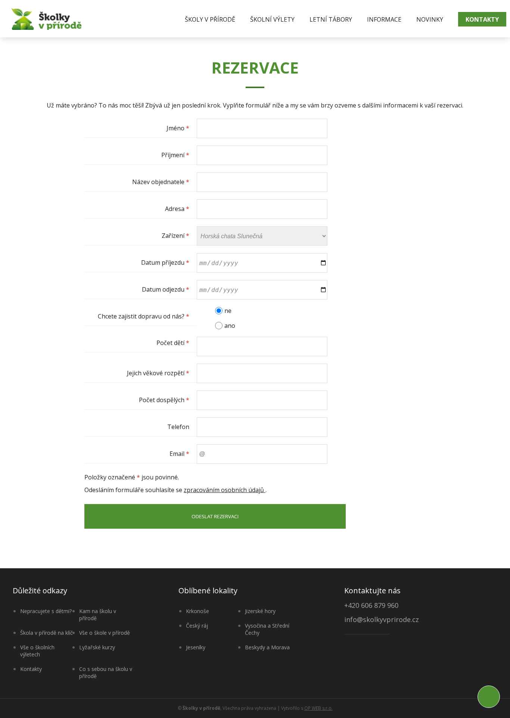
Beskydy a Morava (267, 647)
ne (227, 310)
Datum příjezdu (165, 262)
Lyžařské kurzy (97, 647)
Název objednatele (160, 182)
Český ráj (197, 625)
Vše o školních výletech (37, 651)
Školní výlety (272, 19)
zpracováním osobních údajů (224, 490)
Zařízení (175, 235)
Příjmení (175, 155)
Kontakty (482, 19)
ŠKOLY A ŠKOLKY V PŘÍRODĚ (46, 18)
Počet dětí (172, 343)
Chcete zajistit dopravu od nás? (143, 316)
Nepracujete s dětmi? (46, 611)
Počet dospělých (164, 400)
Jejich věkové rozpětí (158, 373)
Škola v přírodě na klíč (46, 632)
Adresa (177, 209)
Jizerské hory (260, 611)
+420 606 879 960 (371, 605)
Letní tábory (331, 19)
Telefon (178, 427)
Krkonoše (197, 611)
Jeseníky (195, 647)
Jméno (178, 128)
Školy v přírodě (210, 19)
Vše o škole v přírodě (104, 632)
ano (229, 325)
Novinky (429, 19)
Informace (384, 19)
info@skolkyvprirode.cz (381, 620)
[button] (489, 697)
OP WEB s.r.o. (318, 708)
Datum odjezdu (165, 289)
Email (179, 454)
